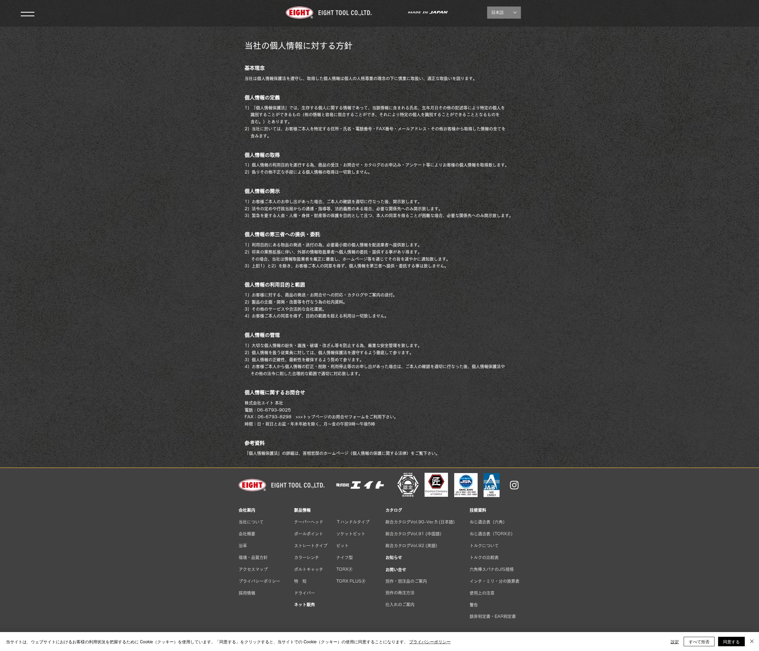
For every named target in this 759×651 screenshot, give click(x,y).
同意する (731, 641)
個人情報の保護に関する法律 (379, 453)
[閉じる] (751, 641)
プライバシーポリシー (430, 641)
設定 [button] (675, 641)
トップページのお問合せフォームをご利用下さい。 (350, 417)
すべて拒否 (699, 641)
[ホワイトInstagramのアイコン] (514, 485)
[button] (27, 14)
